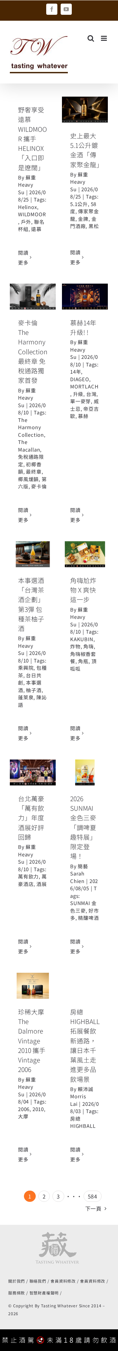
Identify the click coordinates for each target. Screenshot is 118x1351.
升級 (78, 393)
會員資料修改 (63, 1281)
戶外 (26, 221)
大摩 (23, 1116)
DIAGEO (79, 379)
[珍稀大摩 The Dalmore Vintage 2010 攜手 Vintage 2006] (33, 986)
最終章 (33, 471)
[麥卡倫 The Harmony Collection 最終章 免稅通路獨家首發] (33, 297)
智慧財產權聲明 (44, 1292)
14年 (75, 371)
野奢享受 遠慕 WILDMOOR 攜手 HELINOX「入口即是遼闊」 (32, 138)
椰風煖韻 (28, 479)
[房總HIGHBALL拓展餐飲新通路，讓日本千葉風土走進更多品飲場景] (85, 986)
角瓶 (83, 661)
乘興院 (25, 667)
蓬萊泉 (25, 697)
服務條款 (16, 1292)
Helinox (27, 206)
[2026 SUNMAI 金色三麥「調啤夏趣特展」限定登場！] (85, 772)
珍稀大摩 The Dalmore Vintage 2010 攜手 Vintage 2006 (32, 1040)
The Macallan (29, 445)
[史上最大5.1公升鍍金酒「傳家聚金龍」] (85, 110)
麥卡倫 (39, 486)
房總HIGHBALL (82, 1122)
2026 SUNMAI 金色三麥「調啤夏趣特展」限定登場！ (83, 827)
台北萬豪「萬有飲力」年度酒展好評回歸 (31, 818)
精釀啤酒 (88, 917)
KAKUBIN (81, 639)
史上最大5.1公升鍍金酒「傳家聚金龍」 (86, 150)
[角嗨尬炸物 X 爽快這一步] (85, 554)
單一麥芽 (80, 401)
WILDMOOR (32, 214)
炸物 (75, 646)
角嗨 (88, 646)
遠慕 (36, 228)
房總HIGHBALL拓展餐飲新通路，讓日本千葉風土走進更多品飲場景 (85, 1045)
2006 (24, 1109)
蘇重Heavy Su (27, 185)
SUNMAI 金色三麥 (83, 906)
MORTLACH (84, 386)
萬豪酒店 (32, 880)
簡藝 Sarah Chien (79, 873)
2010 (38, 1109)
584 (92, 1196)
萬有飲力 (28, 876)
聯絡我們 (38, 1281)
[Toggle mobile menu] (104, 38)
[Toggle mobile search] (91, 38)
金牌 (83, 218)
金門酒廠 (83, 222)
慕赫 (83, 415)
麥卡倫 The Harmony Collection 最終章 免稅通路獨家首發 (33, 351)
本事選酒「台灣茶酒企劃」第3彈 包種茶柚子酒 (31, 604)
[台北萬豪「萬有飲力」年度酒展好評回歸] (33, 772)
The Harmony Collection (31, 427)
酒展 (41, 883)
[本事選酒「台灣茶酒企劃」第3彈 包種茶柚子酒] (33, 554)
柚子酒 (33, 690)
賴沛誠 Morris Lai (81, 1096)
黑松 (93, 225)
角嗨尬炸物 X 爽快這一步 (83, 589)
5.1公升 (79, 203)
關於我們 (16, 1281)
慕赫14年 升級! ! (85, 284)
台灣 (91, 393)
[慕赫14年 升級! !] (85, 297)
